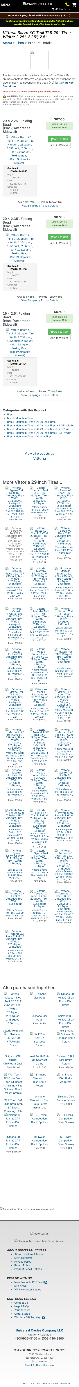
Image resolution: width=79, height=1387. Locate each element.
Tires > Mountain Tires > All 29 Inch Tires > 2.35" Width (40, 429)
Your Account (22, 1310)
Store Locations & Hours (28, 1254)
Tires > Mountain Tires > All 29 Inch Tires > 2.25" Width (40, 425)
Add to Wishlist (59, 145)
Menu (7, 43)
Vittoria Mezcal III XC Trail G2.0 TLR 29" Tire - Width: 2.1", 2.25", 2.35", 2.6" (13, 1038)
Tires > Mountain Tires (20, 418)
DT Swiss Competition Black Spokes (39, 1140)
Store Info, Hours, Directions (39, 1365)
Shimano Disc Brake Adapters (65, 1098)
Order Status (22, 1313)
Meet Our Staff (23, 1257)
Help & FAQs (21, 1306)
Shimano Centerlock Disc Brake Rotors (39, 1100)
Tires (20, 43)
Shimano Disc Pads (39, 1017)
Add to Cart (60, 139)
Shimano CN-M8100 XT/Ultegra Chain (13, 1060)
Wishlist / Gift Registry (28, 1317)
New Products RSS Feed (29, 1282)
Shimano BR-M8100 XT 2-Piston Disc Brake (66, 1021)
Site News (20, 1285)
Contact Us (21, 1302)
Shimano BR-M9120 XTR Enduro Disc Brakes (13, 1142)
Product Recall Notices (28, 1268)
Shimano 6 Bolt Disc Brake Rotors (66, 1060)
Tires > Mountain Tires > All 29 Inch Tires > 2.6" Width (39, 432)
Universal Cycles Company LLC (39, 1330)
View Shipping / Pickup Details (39, 205)
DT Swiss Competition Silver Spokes (66, 1140)
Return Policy (22, 1265)
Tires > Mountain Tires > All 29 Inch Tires (31, 421)
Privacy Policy (22, 1261)
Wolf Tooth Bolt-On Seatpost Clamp (39, 1060)
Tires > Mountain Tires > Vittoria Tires (29, 436)
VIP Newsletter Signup (27, 1289)
